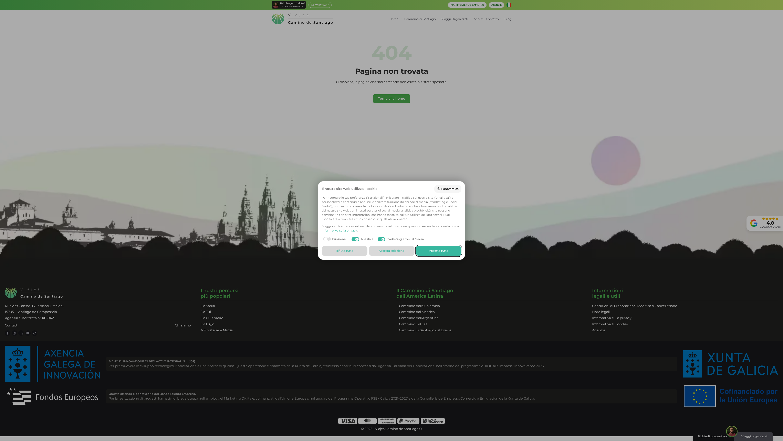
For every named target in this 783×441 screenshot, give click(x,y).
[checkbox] (334, 239)
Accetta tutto (438, 251)
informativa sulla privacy (339, 230)
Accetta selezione (392, 251)
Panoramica (450, 189)
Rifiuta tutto (344, 251)
